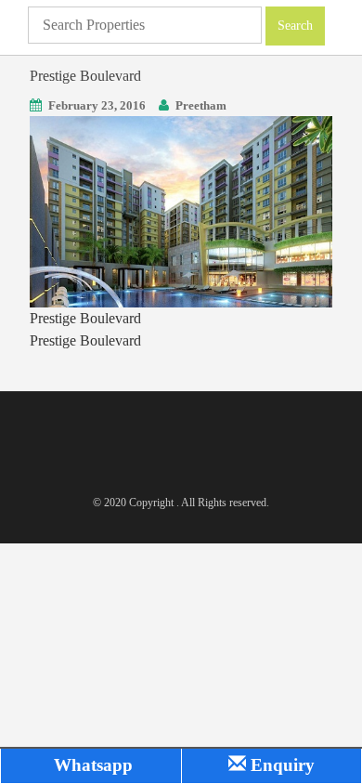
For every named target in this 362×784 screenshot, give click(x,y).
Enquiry (280, 765)
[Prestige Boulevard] (181, 210)
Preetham (200, 105)
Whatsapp (91, 765)
